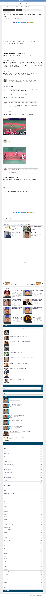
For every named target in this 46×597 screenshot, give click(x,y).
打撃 (23, 556)
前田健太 (23, 514)
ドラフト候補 (23, 574)
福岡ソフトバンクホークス (13, 224)
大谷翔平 (23, 501)
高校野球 (23, 577)
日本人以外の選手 (23, 527)
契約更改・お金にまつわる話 (23, 493)
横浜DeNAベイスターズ (23, 453)
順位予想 (23, 569)
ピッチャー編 (23, 553)
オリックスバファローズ (23, 472)
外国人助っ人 (23, 566)
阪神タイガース (23, 448)
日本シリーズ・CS (23, 482)
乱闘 (23, 545)
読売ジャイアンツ (23, 445)
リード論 (23, 558)
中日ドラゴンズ (23, 451)
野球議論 (23, 582)
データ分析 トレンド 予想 (23, 524)
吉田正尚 (23, 506)
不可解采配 (23, 480)
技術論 (24, 224)
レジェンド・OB (23, 571)
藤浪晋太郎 (23, 511)
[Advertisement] (23, 33)
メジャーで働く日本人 (23, 529)
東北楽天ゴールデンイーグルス (23, 474)
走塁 (5, 224)
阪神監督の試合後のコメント (23, 477)
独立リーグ (23, 579)
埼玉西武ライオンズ (23, 461)
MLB (23, 498)
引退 (23, 548)
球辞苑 (20, 224)
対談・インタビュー (23, 540)
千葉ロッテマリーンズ (23, 469)
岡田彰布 (23, 537)
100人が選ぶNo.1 (23, 485)
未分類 (23, 587)
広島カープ (23, 456)
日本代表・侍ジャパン (23, 488)
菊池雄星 (23, 516)
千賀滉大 (23, 503)
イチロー (23, 519)
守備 (23, 561)
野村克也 (23, 532)
